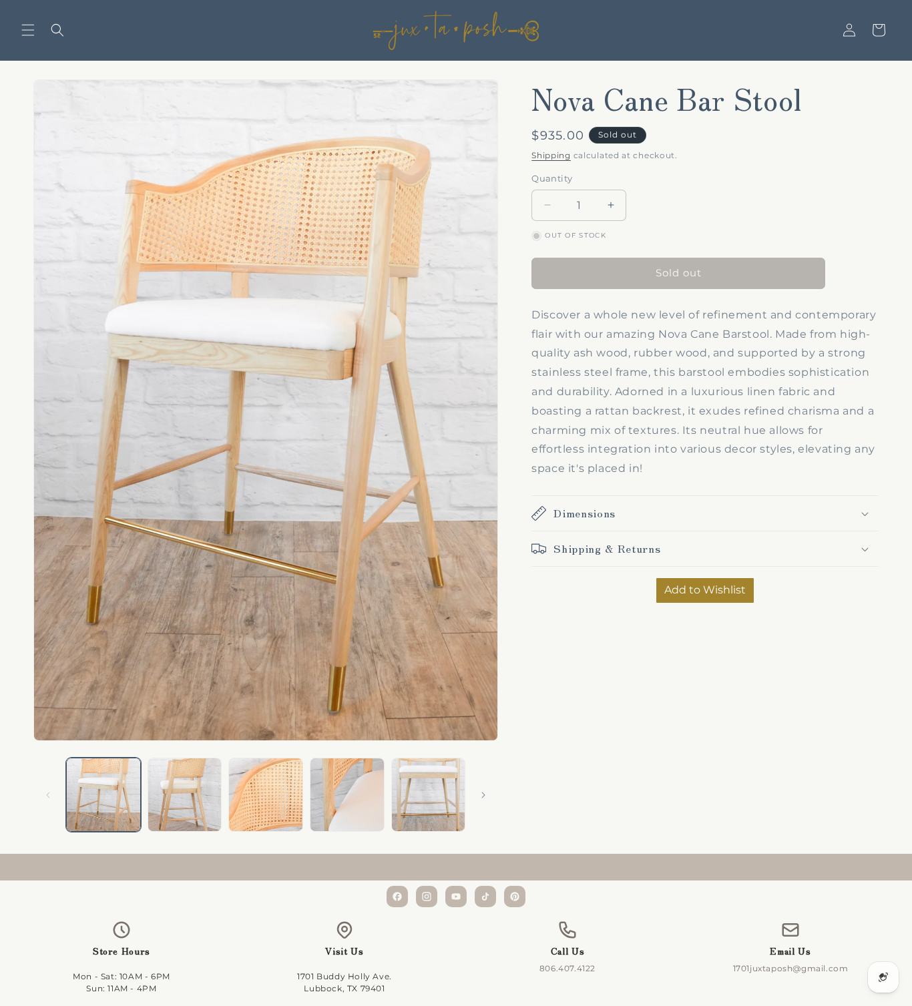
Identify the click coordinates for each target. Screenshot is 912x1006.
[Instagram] (426, 896)
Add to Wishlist (705, 589)
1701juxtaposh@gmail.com (791, 968)
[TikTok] (485, 896)
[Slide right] (483, 795)
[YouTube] (456, 896)
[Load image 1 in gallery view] (103, 795)
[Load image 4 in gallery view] (347, 795)
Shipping (551, 155)
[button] (28, 30)
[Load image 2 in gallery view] (185, 795)
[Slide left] (48, 795)
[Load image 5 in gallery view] (428, 795)
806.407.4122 (567, 968)
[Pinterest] (514, 896)
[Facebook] (397, 896)
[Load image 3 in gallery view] (265, 795)
